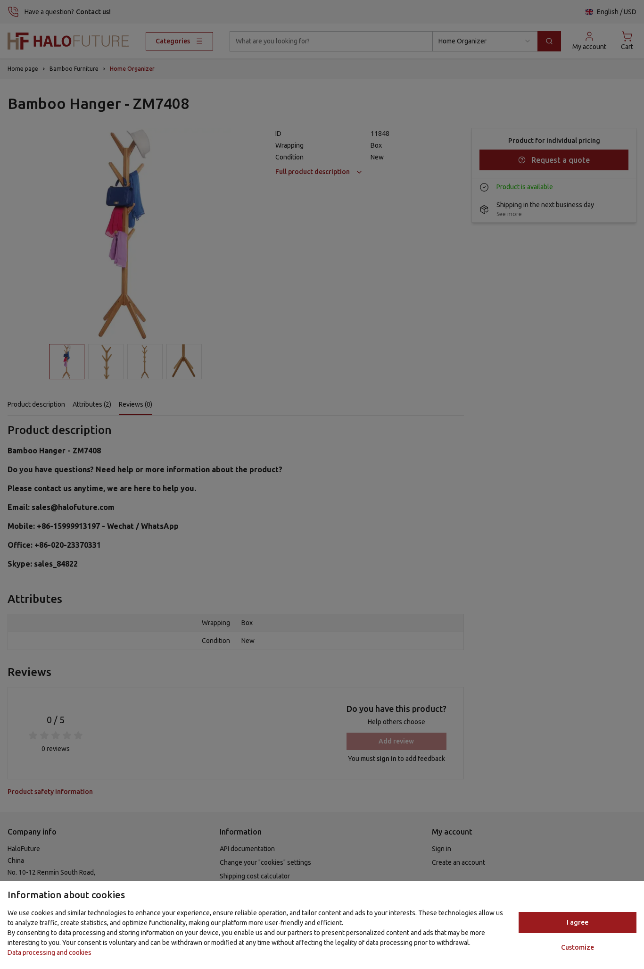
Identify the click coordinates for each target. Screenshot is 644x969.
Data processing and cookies (49, 952)
